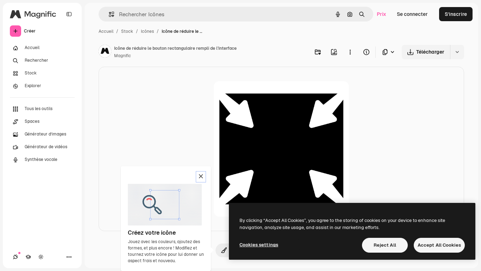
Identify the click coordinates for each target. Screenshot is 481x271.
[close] (201, 176)
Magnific (122, 56)
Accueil (106, 31)
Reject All (385, 245)
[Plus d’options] (350, 52)
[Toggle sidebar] (69, 14)
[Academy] (28, 257)
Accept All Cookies (439, 245)
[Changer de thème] (40, 257)
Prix (381, 14)
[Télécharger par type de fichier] (389, 52)
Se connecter (412, 14)
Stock (127, 31)
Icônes (147, 31)
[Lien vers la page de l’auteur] (105, 52)
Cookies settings (258, 245)
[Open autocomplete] (108, 14)
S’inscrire (456, 14)
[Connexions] (15, 257)
